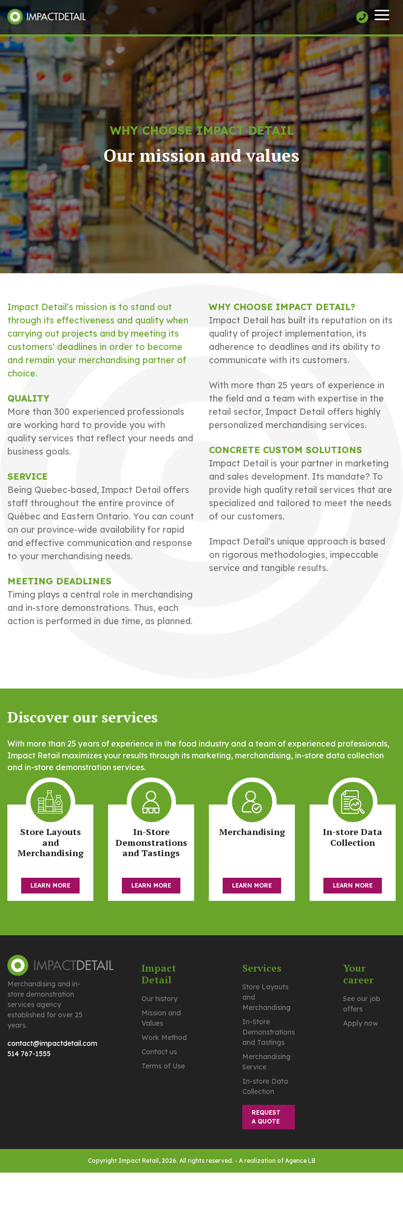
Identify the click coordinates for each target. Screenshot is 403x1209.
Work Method (164, 1037)
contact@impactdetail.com (52, 1043)
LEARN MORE (50, 885)
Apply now (360, 1023)
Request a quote (266, 1117)
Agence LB (300, 1160)
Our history (159, 998)
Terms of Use (163, 1066)
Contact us (159, 1051)
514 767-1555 (29, 1053)
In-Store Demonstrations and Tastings (268, 1032)
